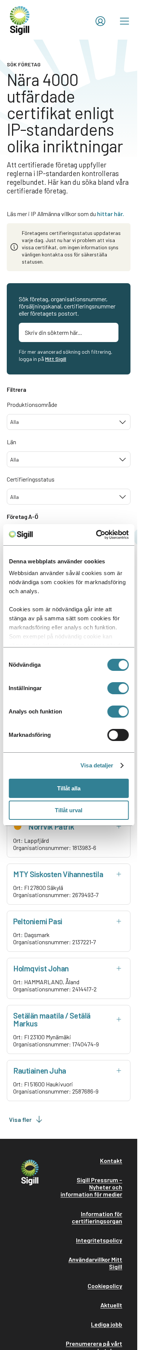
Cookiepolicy (105, 1285)
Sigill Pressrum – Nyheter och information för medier (91, 1187)
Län (11, 441)
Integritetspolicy (99, 1240)
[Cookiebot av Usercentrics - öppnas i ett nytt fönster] (97, 535)
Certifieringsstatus (31, 479)
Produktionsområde (32, 404)
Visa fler (20, 1119)
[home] (20, 20)
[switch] (118, 688)
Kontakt (111, 1160)
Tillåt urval (68, 810)
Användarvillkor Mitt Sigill (95, 1263)
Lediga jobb (106, 1324)
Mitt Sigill (55, 359)
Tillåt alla (68, 788)
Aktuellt (111, 1305)
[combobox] (68, 422)
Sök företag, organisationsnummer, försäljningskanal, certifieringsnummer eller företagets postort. (67, 306)
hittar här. (110, 213)
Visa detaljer (96, 765)
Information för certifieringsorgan (97, 1217)
